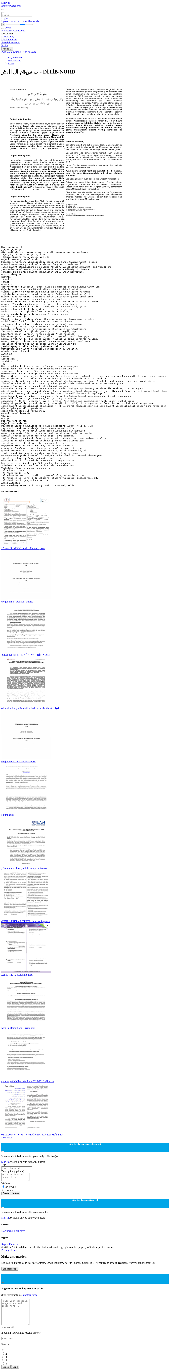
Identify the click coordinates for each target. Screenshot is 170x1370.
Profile (4, 45)
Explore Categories (11, 5)
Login (4, 18)
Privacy (5, 1250)
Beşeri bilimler (15, 57)
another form (30, 1295)
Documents (7, 1230)
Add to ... (7, 49)
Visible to (6, 1183)
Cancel (6, 1367)
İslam (11, 63)
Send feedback (10, 1269)
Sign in (5, 1161)
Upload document (11, 21)
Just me (9, 1190)
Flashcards (7, 30)
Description (12, 1171)
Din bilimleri (14, 60)
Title (3, 1164)
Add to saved (30, 51)
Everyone (10, 1186)
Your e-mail (7, 1327)
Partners (13, 1244)
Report (4, 1244)
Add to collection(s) (12, 51)
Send (15, 1367)
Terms (13, 1250)
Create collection (11, 1193)
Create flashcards (30, 21)
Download (6, 1137)
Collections (19, 30)
